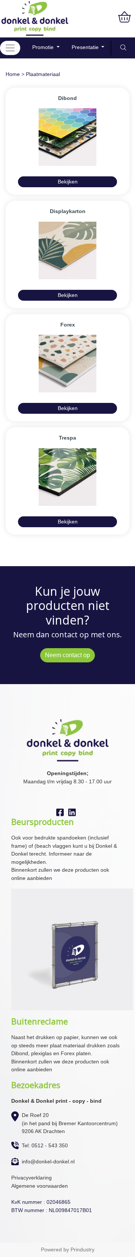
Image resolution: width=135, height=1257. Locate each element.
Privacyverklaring (31, 1178)
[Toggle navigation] (10, 48)
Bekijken (68, 182)
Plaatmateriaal (43, 74)
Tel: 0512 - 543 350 (45, 1145)
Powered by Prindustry (67, 1250)
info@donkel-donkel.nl (48, 1162)
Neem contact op (67, 655)
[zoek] (123, 48)
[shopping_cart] (124, 17)
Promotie (43, 47)
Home (13, 74)
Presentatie (86, 47)
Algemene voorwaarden (39, 1186)
